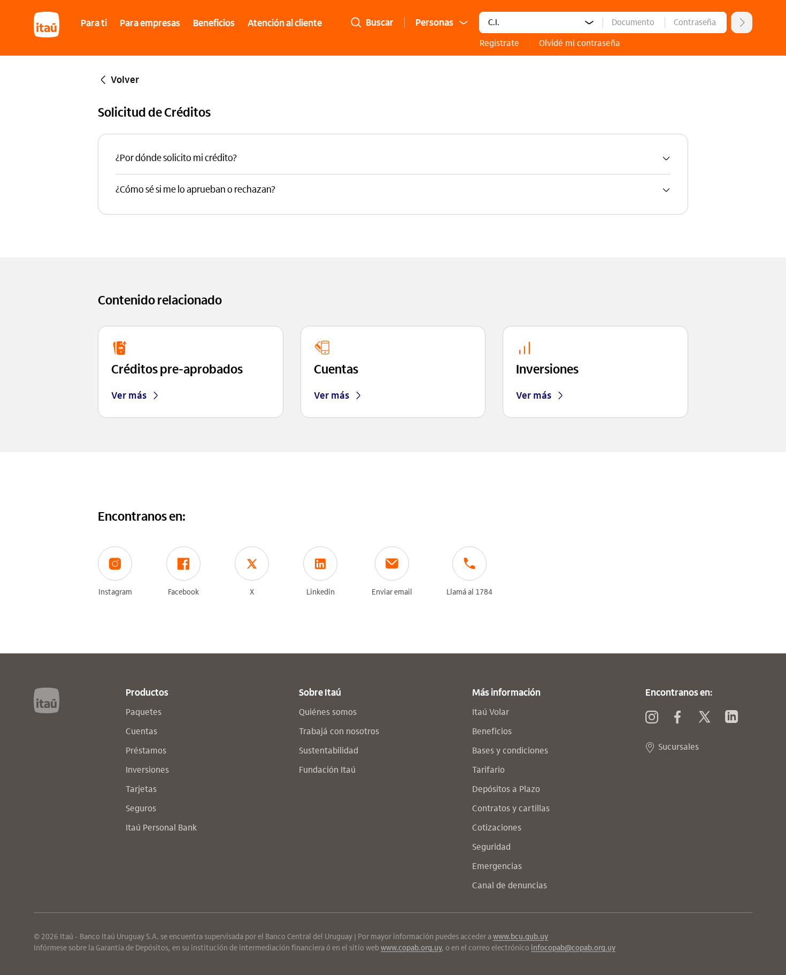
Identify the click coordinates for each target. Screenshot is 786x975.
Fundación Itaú (328, 770)
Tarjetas (142, 789)
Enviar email (392, 592)
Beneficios (214, 23)
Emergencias (498, 866)
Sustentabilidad (329, 750)
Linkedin (320, 592)
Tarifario (489, 770)
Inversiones (148, 770)
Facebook (183, 592)
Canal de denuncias (510, 885)
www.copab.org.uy (411, 948)
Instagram (115, 592)
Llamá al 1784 (469, 592)
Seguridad (492, 847)
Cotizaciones (496, 827)
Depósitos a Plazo (507, 789)
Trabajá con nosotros (340, 731)
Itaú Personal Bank (162, 827)
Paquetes (145, 712)
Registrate (500, 43)
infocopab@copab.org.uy (573, 948)
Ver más (129, 395)
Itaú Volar (491, 712)
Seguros (142, 808)
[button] (393, 158)
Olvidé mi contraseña (579, 43)
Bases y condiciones (511, 750)
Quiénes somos (329, 712)
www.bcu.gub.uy (520, 936)
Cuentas (142, 731)
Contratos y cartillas (512, 808)
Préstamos (147, 750)
